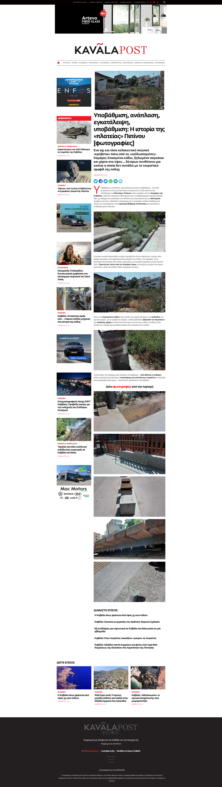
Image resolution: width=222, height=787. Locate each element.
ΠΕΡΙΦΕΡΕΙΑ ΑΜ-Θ (80, 2)
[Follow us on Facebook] (148, 2)
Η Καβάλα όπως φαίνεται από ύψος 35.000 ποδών (121, 615)
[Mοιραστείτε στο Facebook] (101, 181)
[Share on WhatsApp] (111, 181)
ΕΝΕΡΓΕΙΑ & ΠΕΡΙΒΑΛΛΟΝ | (144, 63)
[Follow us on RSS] (158, 2)
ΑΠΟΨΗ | (75, 63)
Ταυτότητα (111, 762)
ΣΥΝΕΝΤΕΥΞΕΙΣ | (116, 63)
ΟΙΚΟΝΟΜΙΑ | (94, 63)
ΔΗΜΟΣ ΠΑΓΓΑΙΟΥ (111, 2)
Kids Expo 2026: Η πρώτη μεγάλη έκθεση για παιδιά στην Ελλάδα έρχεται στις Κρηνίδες (111, 698)
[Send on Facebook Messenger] (106, 181)
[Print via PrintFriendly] (121, 181)
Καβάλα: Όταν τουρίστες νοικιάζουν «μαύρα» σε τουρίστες (125, 638)
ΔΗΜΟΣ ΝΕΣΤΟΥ (126, 2)
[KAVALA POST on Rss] (117, 732)
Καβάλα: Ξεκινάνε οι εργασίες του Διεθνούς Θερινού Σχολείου (127, 622)
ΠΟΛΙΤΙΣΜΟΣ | (105, 63)
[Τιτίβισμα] (96, 181)
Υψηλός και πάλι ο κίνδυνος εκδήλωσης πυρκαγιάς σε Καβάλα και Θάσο (72, 450)
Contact (111, 759)
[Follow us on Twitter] (151, 2)
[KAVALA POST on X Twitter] (108, 732)
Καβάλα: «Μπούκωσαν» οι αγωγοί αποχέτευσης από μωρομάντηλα (146, 698)
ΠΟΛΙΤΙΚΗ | (67, 63)
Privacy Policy (111, 757)
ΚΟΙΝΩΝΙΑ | (83, 63)
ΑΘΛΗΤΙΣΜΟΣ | (128, 63)
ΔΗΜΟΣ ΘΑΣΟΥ (140, 2)
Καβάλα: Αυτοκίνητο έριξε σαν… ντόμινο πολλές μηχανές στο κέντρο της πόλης (74, 319)
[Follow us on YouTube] (155, 2)
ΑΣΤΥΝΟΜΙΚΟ (160, 63)
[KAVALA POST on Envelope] (112, 732)
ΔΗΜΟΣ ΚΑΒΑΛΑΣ (95, 2)
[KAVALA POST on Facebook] (103, 732)
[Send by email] (116, 181)
